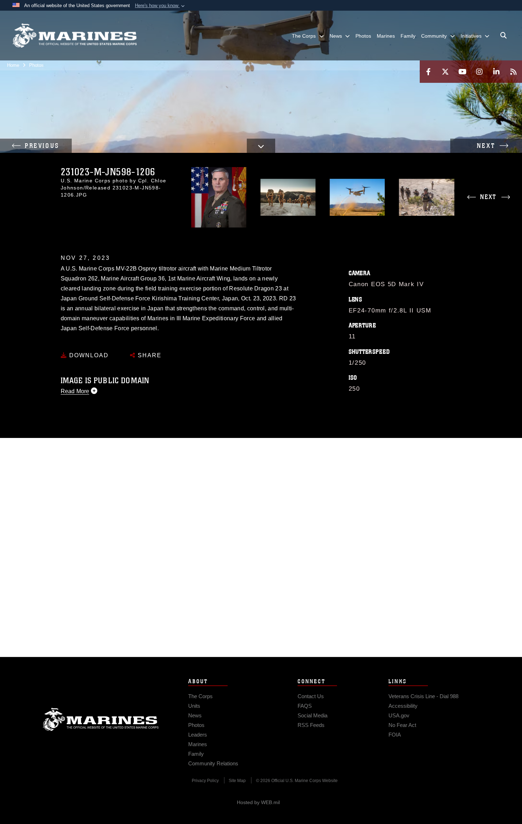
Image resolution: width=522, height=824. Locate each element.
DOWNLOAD (88, 355)
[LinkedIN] (496, 71)
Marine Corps (101, 719)
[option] (218, 197)
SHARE (149, 355)
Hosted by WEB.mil (258, 802)
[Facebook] (428, 71)
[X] (445, 71)
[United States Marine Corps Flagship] (74, 35)
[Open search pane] (503, 35)
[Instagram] (479, 71)
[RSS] (513, 71)
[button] (160, 5)
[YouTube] (462, 71)
